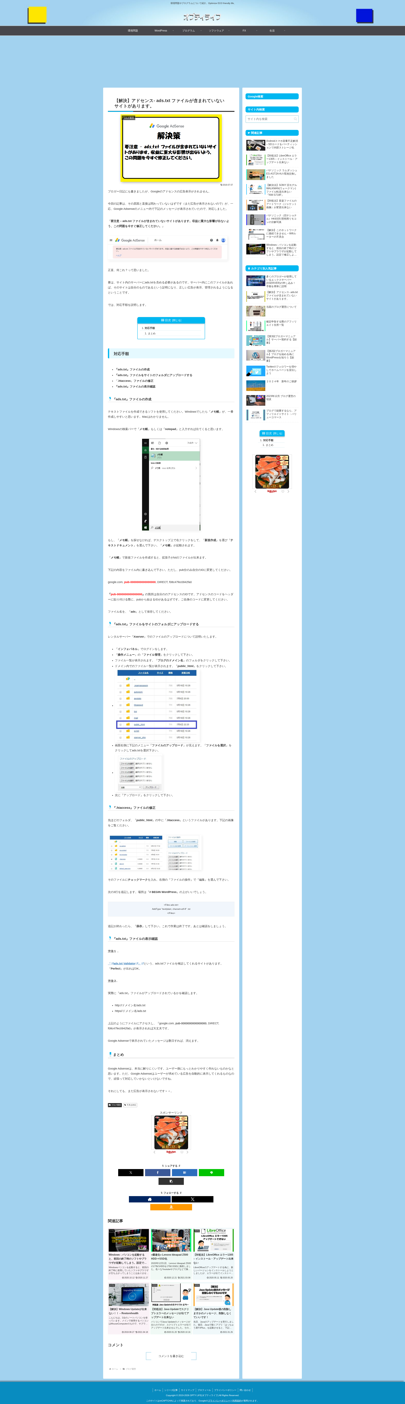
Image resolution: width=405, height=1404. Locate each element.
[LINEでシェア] (211, 1172)
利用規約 (236, 1400)
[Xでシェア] (130, 1172)
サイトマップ (187, 1390)
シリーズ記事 (171, 1390)
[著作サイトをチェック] (150, 1199)
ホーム (157, 1390)
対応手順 (150, 328)
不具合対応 (131, 1105)
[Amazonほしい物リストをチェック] (171, 1207)
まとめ (152, 333)
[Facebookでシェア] (157, 1172)
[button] (171, 1181)
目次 (168, 320)
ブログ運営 (116, 1105)
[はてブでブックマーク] (184, 1172)
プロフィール (204, 1390)
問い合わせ (245, 1390)
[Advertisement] (202, 62)
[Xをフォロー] (192, 1199)
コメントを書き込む (171, 1356)
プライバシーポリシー (225, 1390)
